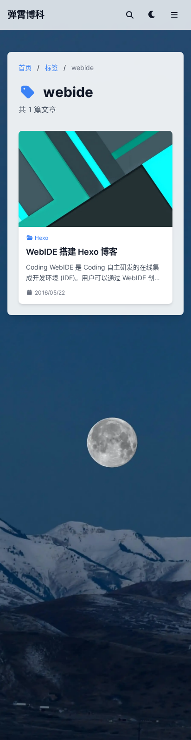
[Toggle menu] (174, 15)
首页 (25, 67)
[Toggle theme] (152, 15)
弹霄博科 (26, 14)
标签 (51, 67)
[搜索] (130, 15)
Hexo (41, 237)
